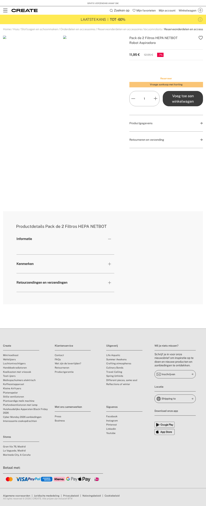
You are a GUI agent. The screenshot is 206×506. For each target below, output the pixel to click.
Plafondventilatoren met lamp (20, 405)
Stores (7, 436)
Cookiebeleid (112, 495)
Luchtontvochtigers (14, 363)
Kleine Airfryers (12, 388)
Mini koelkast (11, 355)
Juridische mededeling (46, 495)
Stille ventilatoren (13, 396)
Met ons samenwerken (68, 406)
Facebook (111, 416)
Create (7, 345)
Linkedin (111, 429)
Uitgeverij (112, 345)
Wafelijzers (9, 359)
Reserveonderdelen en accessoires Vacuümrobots (130, 29)
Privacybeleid (71, 495)
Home (7, 29)
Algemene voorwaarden (16, 495)
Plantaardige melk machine (18, 401)
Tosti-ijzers (9, 376)
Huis (16, 29)
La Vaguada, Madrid (14, 450)
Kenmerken (25, 264)
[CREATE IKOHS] (24, 10)
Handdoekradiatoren (15, 367)
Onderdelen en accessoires (77, 29)
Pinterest (111, 424)
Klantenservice (64, 345)
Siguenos (112, 406)
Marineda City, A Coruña (17, 454)
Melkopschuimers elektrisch (19, 380)
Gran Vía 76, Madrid (14, 446)
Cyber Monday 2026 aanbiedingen (22, 417)
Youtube (110, 433)
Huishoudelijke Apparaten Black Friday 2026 (25, 411)
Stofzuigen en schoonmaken (39, 29)
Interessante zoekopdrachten (20, 421)
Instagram (112, 420)
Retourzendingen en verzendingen (41, 282)
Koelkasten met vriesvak (17, 372)
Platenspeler (10, 392)
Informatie (24, 239)
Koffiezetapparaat (13, 384)
